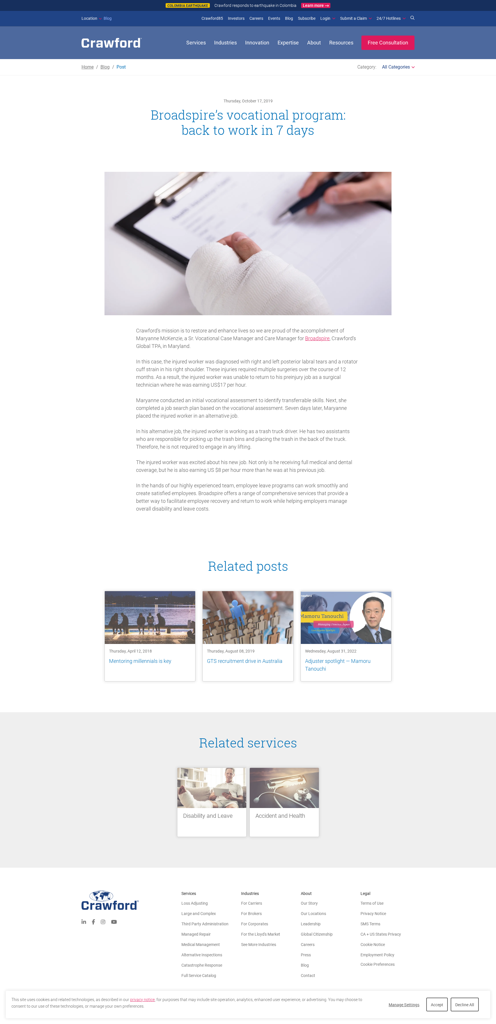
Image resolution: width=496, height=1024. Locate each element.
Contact (308, 975)
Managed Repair (196, 934)
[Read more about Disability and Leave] (212, 802)
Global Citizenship (317, 934)
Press (306, 955)
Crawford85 (212, 18)
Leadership (311, 924)
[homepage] (112, 43)
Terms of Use (372, 903)
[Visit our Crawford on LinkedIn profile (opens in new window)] (84, 921)
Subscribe (306, 18)
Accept (437, 1004)
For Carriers (251, 903)
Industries (225, 43)
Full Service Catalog (198, 975)
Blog (97, 18)
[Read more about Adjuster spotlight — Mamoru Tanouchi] (346, 636)
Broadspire (317, 338)
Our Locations (313, 913)
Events (274, 18)
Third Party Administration (204, 924)
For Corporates (254, 924)
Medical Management (200, 944)
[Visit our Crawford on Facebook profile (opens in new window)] (93, 921)
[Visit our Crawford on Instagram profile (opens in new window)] (103, 921)
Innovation (257, 43)
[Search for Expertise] (412, 18)
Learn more (313, 5)
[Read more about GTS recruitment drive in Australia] (248, 636)
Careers (256, 18)
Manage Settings (404, 1004)
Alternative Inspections (201, 955)
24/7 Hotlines (389, 18)
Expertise (288, 43)
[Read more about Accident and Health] (284, 802)
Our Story (309, 903)
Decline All (464, 1004)
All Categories (396, 67)
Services (196, 43)
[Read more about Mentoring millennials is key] (150, 636)
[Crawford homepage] (131, 900)
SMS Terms (370, 924)
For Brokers (251, 913)
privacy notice (142, 999)
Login (325, 18)
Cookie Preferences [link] (378, 964)
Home (88, 67)
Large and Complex (198, 913)
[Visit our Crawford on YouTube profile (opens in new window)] (114, 921)
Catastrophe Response (201, 965)
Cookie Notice (373, 944)
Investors (236, 18)
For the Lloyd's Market (260, 934)
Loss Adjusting (194, 903)
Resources (341, 43)
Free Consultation (388, 43)
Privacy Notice (373, 913)
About (314, 43)
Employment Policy (377, 955)
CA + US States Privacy (381, 934)
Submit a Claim (353, 18)
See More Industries (258, 944)
